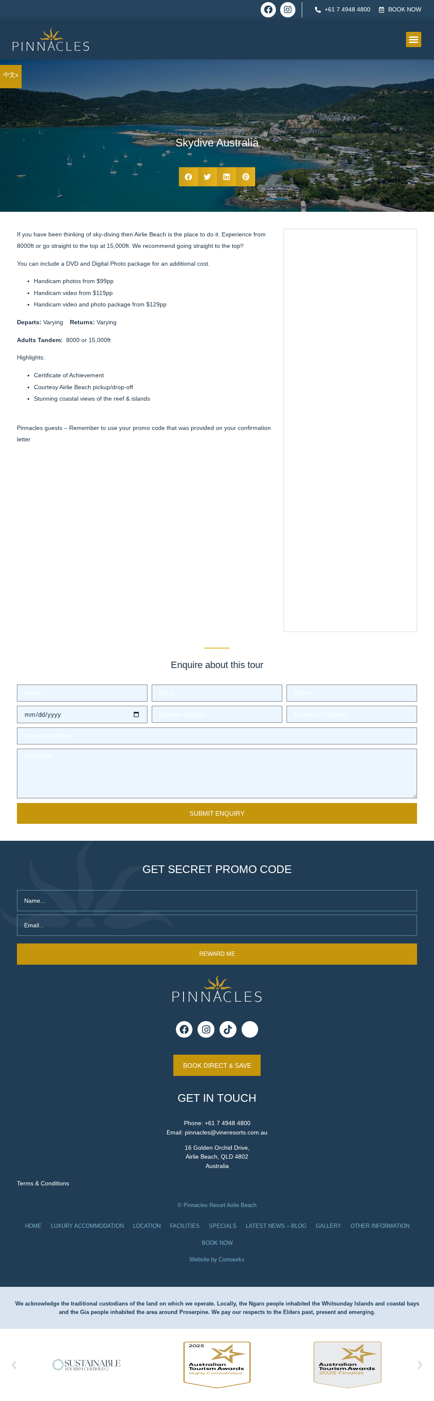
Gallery (328, 1226)
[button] (413, 39)
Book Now (217, 1243)
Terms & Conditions (43, 1183)
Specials (222, 1226)
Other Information (380, 1226)
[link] (11, 74)
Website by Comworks (217, 1259)
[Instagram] (287, 9)
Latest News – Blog (276, 1226)
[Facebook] (268, 9)
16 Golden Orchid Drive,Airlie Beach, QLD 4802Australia (217, 1156)
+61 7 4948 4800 (227, 1123)
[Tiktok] (228, 1029)
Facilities (185, 1226)
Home (33, 1226)
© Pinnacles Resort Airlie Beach (217, 1205)
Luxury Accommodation (87, 1226)
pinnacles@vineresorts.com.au (226, 1132)
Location (147, 1226)
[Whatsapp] (250, 1029)
